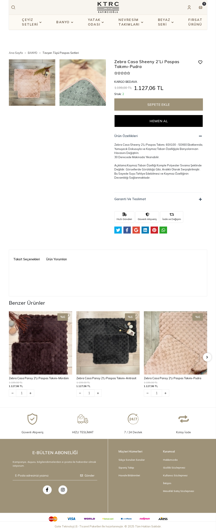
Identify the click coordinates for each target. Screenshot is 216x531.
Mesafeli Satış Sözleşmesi (178, 491)
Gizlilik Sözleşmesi (174, 467)
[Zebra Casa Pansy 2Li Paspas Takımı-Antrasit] (108, 343)
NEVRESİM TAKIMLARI (129, 22)
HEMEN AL (159, 121)
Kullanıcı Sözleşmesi (175, 475)
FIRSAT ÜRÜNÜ (195, 22)
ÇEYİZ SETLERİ (30, 22)
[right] (207, 357)
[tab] (26, 259)
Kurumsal (169, 451)
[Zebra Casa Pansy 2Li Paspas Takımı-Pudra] (175, 343)
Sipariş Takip (126, 467)
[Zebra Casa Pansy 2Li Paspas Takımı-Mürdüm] (40, 343)
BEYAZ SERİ (164, 22)
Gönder (89, 475)
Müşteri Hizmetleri (130, 451)
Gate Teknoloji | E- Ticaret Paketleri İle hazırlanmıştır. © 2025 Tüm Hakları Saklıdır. (108, 526)
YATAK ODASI (94, 22)
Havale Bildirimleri (129, 475)
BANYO (63, 22)
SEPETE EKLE (158, 104)
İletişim (167, 483)
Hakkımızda (170, 459)
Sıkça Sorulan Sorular (132, 459)
